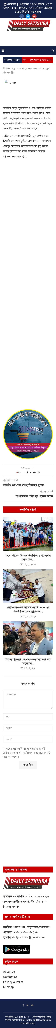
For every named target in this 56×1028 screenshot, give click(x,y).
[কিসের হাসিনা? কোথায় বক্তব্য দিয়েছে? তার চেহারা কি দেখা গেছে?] (28, 638)
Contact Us (10, 977)
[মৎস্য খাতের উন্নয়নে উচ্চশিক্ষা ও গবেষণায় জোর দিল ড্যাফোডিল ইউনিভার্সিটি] (28, 534)
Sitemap (8, 987)
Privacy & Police (13, 982)
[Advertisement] (29, 39)
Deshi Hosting (28, 1023)
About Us (9, 971)
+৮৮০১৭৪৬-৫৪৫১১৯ (26, 932)
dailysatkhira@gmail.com (28, 937)
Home (6, 68)
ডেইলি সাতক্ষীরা (39, 1017)
